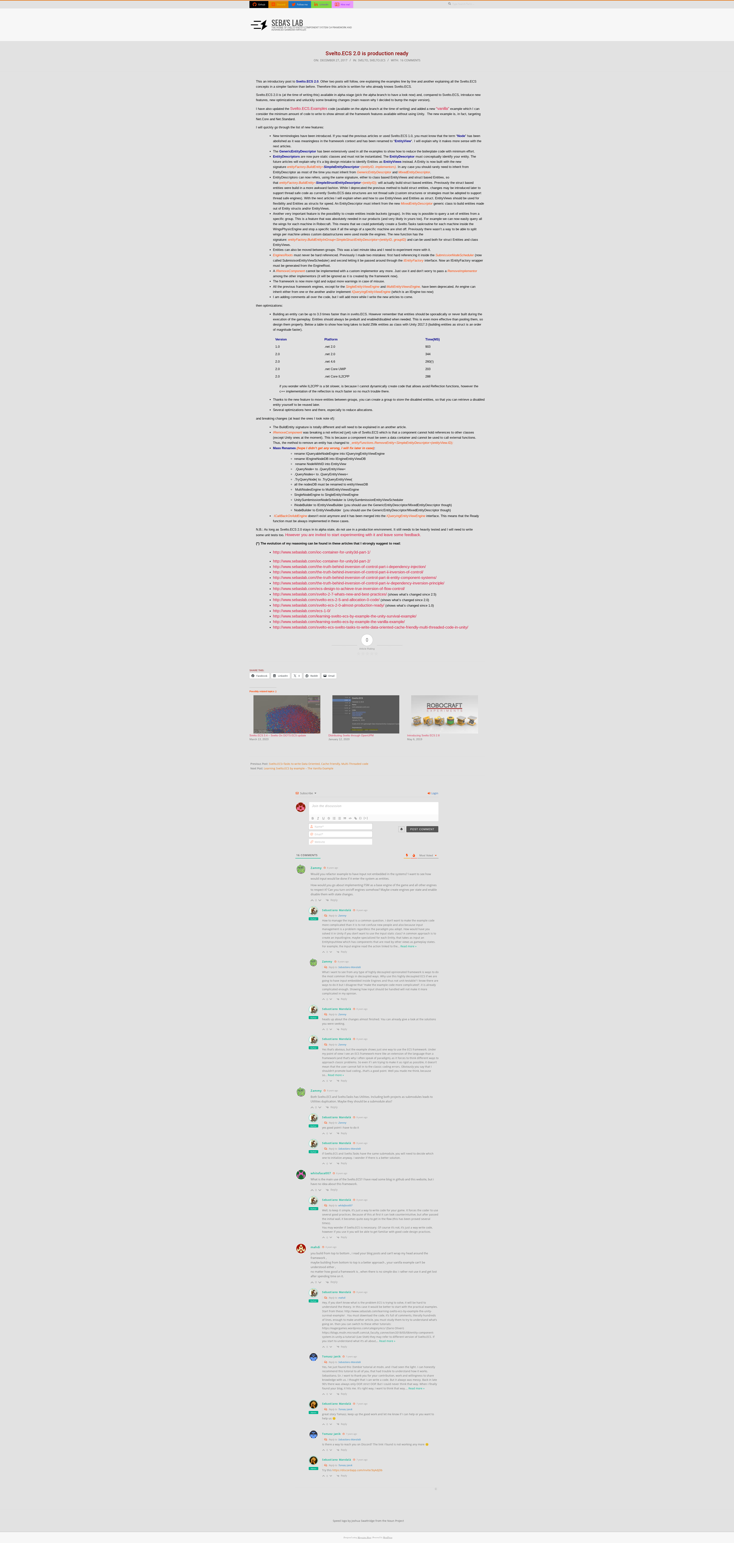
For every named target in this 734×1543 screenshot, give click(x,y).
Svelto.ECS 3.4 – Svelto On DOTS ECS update (277, 735)
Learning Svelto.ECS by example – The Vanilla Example (298, 768)
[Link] (355, 818)
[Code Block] (350, 818)
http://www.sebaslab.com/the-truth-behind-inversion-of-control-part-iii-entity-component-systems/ (355, 577)
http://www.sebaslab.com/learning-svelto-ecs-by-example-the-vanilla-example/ (339, 622)
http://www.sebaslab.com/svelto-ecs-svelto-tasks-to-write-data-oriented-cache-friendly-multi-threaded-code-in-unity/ (370, 627)
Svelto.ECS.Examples (308, 108)
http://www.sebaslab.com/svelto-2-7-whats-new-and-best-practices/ (330, 594)
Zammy (342, 915)
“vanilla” (442, 108)
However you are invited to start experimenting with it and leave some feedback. (353, 535)
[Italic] (318, 818)
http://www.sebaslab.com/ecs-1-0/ (301, 611)
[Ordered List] (334, 818)
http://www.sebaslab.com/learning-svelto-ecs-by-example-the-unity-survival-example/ (345, 616)
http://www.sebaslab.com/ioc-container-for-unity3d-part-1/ (321, 552)
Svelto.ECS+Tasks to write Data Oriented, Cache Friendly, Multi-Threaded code (318, 764)
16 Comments (410, 60)
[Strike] (328, 818)
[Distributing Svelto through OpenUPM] (366, 714)
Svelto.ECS (377, 60)
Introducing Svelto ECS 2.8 (423, 735)
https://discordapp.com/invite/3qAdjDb (357, 1470)
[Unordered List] (339, 818)
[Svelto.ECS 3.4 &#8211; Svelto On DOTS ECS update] (287, 714)
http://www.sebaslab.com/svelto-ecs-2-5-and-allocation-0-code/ (326, 600)
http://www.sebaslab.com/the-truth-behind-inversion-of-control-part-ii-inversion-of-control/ (348, 572)
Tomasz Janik (345, 1409)
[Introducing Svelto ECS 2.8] (444, 714)
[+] (366, 818)
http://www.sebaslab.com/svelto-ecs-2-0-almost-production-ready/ (328, 605)
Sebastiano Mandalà (349, 967)
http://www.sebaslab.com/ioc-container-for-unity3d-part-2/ (321, 561)
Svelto (363, 60)
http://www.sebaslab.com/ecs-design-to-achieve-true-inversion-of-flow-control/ (339, 589)
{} (360, 818)
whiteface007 (345, 1205)
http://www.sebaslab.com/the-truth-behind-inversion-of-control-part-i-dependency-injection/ (349, 567)
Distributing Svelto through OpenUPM (351, 735)
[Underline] (323, 818)
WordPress (387, 1537)
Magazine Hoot (364, 1537)
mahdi (341, 1297)
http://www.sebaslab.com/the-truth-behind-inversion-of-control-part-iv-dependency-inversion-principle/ (358, 583)
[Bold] (312, 818)
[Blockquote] (345, 818)
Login (434, 793)
